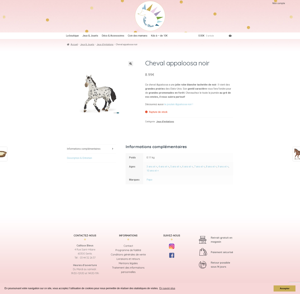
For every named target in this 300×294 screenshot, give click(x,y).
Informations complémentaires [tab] (83, 148)
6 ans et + (187, 166)
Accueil (74, 44)
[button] (130, 63)
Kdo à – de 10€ (159, 35)
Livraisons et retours (128, 258)
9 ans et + (223, 166)
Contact (128, 245)
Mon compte (278, 3)
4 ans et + (163, 166)
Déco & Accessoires (113, 35)
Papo (149, 179)
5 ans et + (175, 166)
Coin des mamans (137, 35)
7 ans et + (199, 166)
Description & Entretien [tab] (79, 158)
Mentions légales (128, 263)
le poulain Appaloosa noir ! (178, 104)
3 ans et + (152, 166)
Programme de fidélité (128, 250)
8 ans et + (211, 166)
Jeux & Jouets (90, 35)
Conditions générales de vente (128, 254)
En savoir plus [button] (167, 288)
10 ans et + (153, 170)
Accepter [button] (284, 288)
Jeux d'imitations (105, 44)
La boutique (72, 35)
